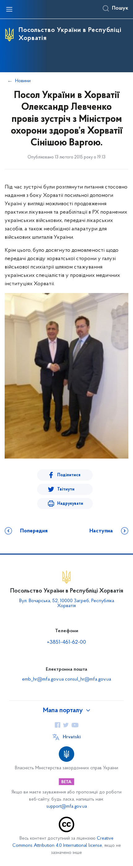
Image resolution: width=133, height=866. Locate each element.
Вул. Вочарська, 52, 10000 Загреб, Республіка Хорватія (66, 603)
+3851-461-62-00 (66, 642)
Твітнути (66, 489)
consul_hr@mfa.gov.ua (88, 679)
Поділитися (68, 475)
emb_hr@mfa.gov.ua (43, 679)
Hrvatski (72, 737)
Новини (23, 80)
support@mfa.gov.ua (66, 806)
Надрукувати (70, 503)
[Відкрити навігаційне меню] (9, 9)
